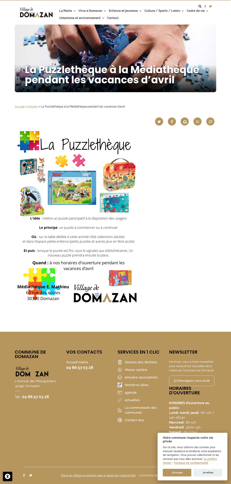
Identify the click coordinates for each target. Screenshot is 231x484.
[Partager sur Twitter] (159, 121)
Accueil (20, 106)
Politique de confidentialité (191, 462)
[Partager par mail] (185, 121)
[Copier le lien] (210, 121)
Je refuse (208, 472)
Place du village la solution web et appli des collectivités (98, 475)
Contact (113, 18)
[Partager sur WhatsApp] (197, 121)
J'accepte (177, 472)
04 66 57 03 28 (35, 396)
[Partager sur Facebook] (172, 121)
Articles (33, 106)
